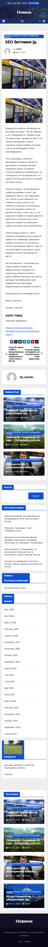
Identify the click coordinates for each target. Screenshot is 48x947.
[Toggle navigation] (22, 21)
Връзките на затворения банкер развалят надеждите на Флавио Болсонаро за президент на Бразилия (23, 540)
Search (8, 487)
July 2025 (9, 675)
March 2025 (10, 701)
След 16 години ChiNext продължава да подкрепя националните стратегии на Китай (16, 354)
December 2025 (12, 642)
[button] (40, 21)
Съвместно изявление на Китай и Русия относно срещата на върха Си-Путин (23, 564)
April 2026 (9, 616)
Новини (24, 12)
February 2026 (11, 629)
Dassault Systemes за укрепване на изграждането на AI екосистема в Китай (22, 519)
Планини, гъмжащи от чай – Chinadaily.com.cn (23, 438)
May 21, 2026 (14, 820)
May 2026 (9, 609)
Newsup (39, 932)
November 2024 (12, 714)
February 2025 (11, 707)
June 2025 (9, 681)
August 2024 (10, 734)
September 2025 (12, 662)
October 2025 (10, 655)
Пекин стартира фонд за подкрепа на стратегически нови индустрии (32, 353)
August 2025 (10, 668)
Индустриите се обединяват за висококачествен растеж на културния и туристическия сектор (22, 552)
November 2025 (12, 649)
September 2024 (12, 727)
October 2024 (11, 721)
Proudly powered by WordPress (16, 932)
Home (20, 941)
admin (19, 49)
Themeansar (24, 936)
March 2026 (10, 622)
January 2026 (11, 635)
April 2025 (9, 694)
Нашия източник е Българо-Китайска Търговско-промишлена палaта (22, 331)
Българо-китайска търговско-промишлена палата (22, 36)
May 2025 (9, 688)
